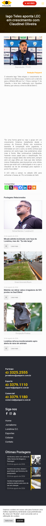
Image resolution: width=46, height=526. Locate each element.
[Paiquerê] (7, 3)
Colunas (9, 437)
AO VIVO (31, 3)
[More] (34, 187)
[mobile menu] (43, 4)
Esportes (9, 433)
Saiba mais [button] (9, 521)
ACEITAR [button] (20, 521)
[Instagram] (16, 187)
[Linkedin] (25, 187)
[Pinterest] (29, 187)
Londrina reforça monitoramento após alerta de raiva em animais (20, 342)
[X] (11, 187)
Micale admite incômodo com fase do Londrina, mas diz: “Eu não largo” (20, 240)
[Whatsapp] (6, 187)
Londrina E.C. (11, 429)
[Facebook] (20, 187)
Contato (9, 441)
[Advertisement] (23, 111)
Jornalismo (10, 425)
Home (8, 420)
